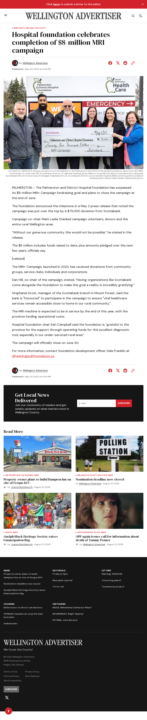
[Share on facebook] (111, 63)
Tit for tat (58, 586)
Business (29, 475)
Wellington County (36, 28)
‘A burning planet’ (112, 580)
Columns (9, 604)
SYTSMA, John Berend (65, 620)
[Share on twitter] (118, 63)
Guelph (8, 532)
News (16, 28)
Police (97, 532)
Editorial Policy (11, 676)
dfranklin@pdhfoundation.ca (33, 356)
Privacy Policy (32, 671)
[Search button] (133, 16)
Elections (102, 475)
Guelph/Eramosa (85, 532)
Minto (22, 28)
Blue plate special (62, 580)
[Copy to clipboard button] (132, 63)
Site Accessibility (13, 680)
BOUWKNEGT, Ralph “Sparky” (68, 613)
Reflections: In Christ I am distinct (23, 607)
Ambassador (11, 623)
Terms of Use (10, 671)
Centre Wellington (14, 475)
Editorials (59, 570)
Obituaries (59, 604)
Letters (106, 570)
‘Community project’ (113, 586)
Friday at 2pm (60, 573)
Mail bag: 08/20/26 (112, 573)
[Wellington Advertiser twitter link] (7, 697)
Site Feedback (32, 676)
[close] (143, 4)
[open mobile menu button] (6, 15)
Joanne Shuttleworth (22, 487)
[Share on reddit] (125, 63)
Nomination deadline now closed (22, 583)
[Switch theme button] (140, 16)
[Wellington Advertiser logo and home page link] (73, 15)
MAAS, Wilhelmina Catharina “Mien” (72, 607)
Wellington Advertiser (35, 63)
